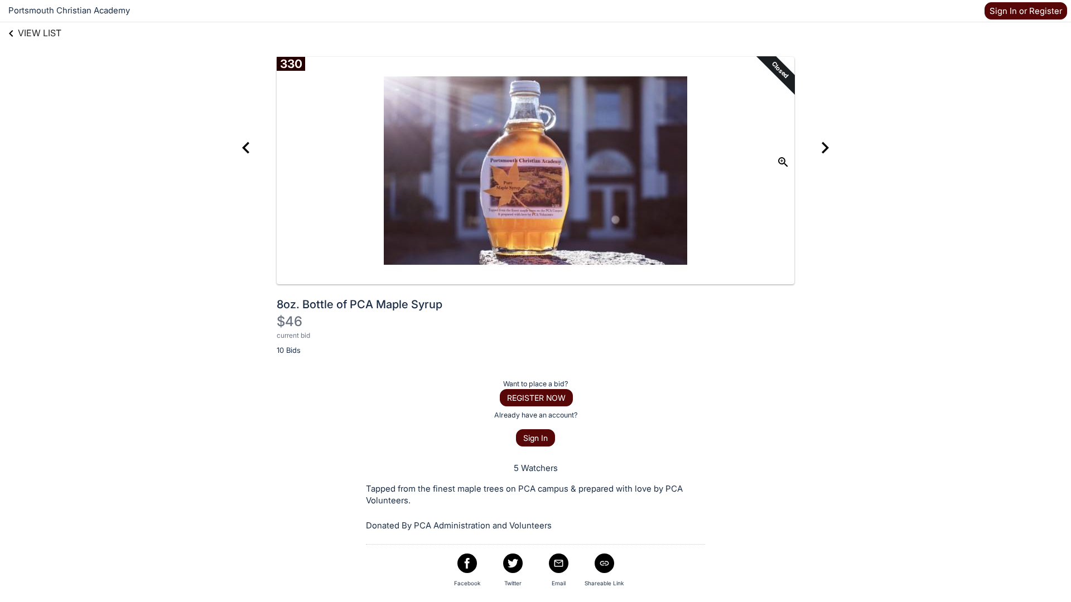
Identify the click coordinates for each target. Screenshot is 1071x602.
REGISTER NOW (536, 397)
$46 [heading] (289, 321)
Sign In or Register (1026, 11)
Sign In (535, 438)
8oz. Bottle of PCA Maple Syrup (359, 304)
